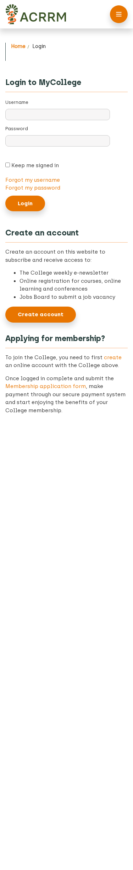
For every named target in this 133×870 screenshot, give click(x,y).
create (113, 357)
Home (18, 46)
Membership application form (45, 386)
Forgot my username (32, 180)
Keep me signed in (34, 165)
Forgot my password (32, 188)
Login (39, 46)
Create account (40, 314)
